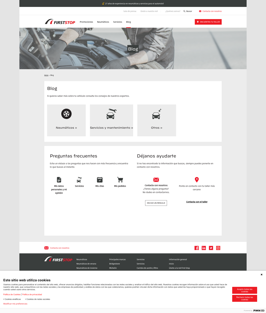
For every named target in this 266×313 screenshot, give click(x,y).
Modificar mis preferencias (15, 304)
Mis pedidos (120, 186)
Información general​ (178, 259)
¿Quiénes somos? (172, 11)
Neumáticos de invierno (86, 268)
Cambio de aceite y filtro (147, 268)
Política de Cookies (12, 294)
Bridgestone (114, 263)
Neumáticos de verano (86, 263)
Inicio (171, 263)
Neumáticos (103, 21)
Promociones (86, 21)
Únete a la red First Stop (179, 268)
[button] (208, 22)
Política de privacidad (32, 294)
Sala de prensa (129, 11)
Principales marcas (117, 259)
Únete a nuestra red (149, 11)
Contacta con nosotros (156, 185)
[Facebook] (196, 248)
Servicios (117, 21)
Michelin (113, 268)
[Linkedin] (203, 248)
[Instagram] (218, 248)
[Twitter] (210, 248)
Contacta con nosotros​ (212, 11)
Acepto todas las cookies (244, 290)
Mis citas (99, 186)
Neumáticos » (66, 127)
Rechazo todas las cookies (244, 298)
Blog (128, 21)
